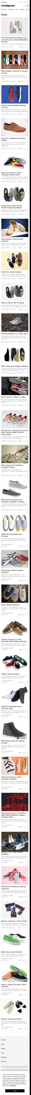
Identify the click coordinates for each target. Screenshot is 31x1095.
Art (17, 9)
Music (28, 9)
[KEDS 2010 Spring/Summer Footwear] (14, 523)
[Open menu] (27, 6)
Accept (15, 1090)
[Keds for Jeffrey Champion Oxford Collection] (14, 973)
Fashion (3, 9)
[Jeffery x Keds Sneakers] (14, 663)
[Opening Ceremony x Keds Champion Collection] (14, 766)
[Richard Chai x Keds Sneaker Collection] (14, 841)
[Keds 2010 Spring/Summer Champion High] (14, 695)
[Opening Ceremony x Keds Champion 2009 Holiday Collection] (14, 628)
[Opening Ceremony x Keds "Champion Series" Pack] (14, 161)
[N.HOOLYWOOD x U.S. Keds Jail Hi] (14, 322)
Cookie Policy (23, 1070)
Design (22, 9)
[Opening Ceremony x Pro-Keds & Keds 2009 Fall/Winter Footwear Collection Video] (14, 802)
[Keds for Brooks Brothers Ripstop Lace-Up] (14, 94)
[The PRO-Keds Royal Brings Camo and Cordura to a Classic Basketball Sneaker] (14, 26)
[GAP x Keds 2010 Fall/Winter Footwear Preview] (14, 454)
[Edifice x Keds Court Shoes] (14, 1008)
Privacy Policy (15, 1070)
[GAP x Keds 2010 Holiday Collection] (14, 355)
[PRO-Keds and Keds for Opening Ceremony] (14, 875)
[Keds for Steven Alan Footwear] (14, 291)
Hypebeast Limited (8, 1066)
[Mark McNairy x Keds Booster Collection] (14, 228)
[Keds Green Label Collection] (14, 941)
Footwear (11, 9)
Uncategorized (4, 544)
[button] (27, 46)
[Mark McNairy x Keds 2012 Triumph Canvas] (14, 60)
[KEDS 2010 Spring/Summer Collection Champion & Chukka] (14, 488)
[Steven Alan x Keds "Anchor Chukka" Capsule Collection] (14, 194)
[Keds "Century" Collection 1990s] (14, 386)
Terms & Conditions (6, 1070)
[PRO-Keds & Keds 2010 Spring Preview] (14, 730)
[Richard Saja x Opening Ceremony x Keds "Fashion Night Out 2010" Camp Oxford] (14, 419)
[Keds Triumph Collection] (14, 593)
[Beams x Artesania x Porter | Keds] (14, 910)
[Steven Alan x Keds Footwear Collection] (14, 559)
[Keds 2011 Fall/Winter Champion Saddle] (14, 127)
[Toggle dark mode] (24, 6)
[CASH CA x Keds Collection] (14, 261)
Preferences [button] (13, 1085)
